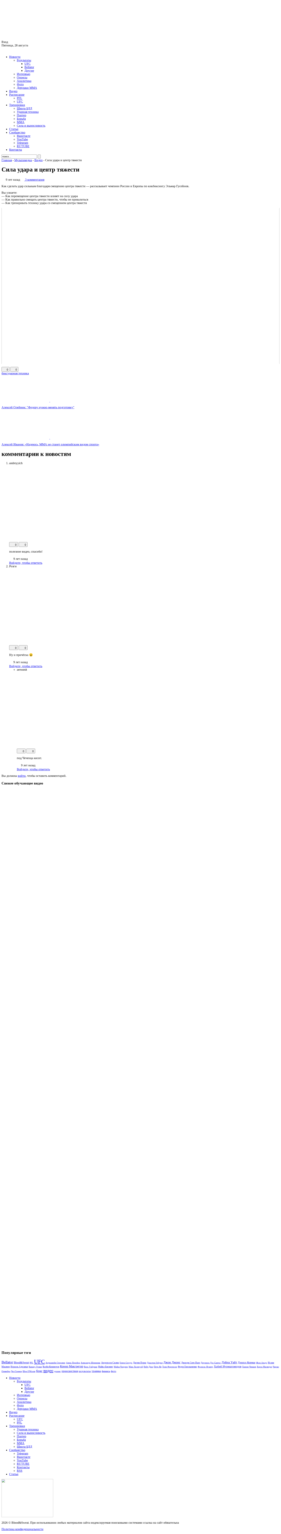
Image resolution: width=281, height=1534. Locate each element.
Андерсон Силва (110, 1362)
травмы (96, 1371)
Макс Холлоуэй (136, 1367)
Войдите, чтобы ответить (25, 562)
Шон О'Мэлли (29, 1371)
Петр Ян (158, 1367)
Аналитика (24, 81)
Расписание (16, 94)
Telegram (22, 142)
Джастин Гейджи (155, 1363)
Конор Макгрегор (71, 1366)
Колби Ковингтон (51, 1367)
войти (22, 775)
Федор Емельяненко (187, 1367)
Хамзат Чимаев (249, 1367)
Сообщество (17, 132)
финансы (106, 1371)
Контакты (15, 149)
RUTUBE (23, 146)
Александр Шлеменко (90, 1363)
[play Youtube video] (140, 286)
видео (48, 1370)
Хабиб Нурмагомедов (227, 1366)
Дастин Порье (139, 1362)
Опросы (22, 77)
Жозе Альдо (261, 1363)
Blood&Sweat (21, 1362)
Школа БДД (24, 108)
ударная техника (18, 373)
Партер (21, 115)
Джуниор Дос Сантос (211, 1363)
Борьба (21, 118)
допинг (57, 1371)
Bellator (29, 67)
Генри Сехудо (126, 1363)
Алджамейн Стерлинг (55, 1363)
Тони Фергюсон (169, 1367)
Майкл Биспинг (105, 1366)
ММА (20, 122)
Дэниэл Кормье (246, 1362)
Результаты (24, 60)
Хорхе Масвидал (264, 1367)
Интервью (23, 74)
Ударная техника (28, 111)
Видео (13, 91)
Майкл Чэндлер (121, 1367)
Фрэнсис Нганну (205, 1367)
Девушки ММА (27, 87)
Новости (14, 56)
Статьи (13, 129)
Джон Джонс (171, 1362)
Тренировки (17, 105)
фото (113, 1371)
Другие (29, 70)
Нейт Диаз (148, 1367)
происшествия (70, 1371)
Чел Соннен (16, 1371)
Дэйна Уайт (229, 1362)
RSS (19, 1470)
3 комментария (34, 179)
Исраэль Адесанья (19, 1366)
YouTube (22, 139)
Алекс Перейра (73, 1363)
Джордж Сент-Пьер (190, 1363)
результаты (85, 1371)
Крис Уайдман (90, 1367)
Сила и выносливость (31, 125)
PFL (19, 98)
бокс (4, 373)
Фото (20, 84)
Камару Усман (35, 1367)
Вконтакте (23, 136)
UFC (27, 63)
